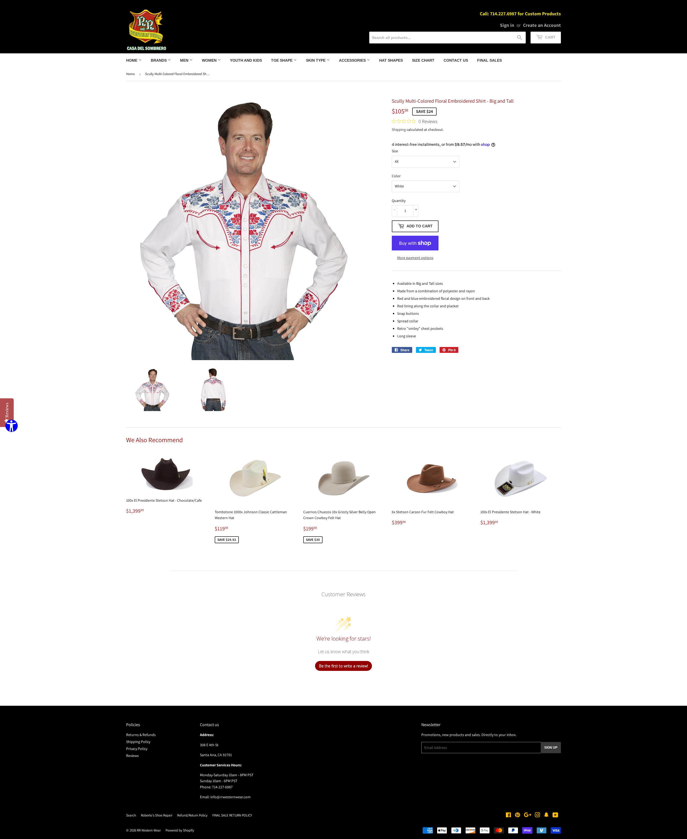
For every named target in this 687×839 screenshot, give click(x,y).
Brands (159, 60)
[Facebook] (508, 815)
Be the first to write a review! (343, 665)
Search (131, 815)
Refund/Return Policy (192, 815)
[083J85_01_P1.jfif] (152, 389)
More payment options (415, 257)
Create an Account (542, 25)
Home (132, 60)
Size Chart (423, 60)
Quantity (398, 200)
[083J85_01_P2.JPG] (213, 389)
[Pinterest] (517, 815)
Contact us (456, 60)
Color (396, 175)
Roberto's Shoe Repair (156, 815)
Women (210, 60)
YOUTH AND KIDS (246, 60)
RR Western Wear (149, 830)
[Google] (527, 815)
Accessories (353, 60)
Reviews (132, 755)
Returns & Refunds (141, 734)
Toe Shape (282, 60)
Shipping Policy (138, 741)
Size (395, 151)
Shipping (399, 129)
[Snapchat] (546, 815)
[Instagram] (537, 815)
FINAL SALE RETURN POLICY (232, 815)
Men (184, 60)
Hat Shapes (391, 60)
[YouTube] (555, 815)
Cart (550, 37)
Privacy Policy (136, 748)
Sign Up (550, 747)
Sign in (507, 25)
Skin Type (316, 60)
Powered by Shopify (180, 830)
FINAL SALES (489, 60)
